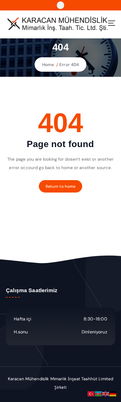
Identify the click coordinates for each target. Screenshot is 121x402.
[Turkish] (91, 393)
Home (48, 64)
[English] (105, 393)
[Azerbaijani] (98, 393)
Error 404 (69, 64)
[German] (113, 393)
